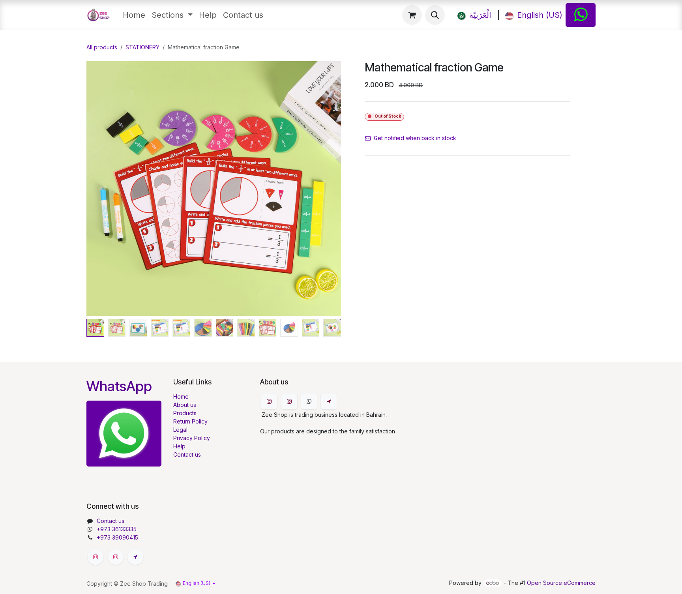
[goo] (329, 401)
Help (179, 446)
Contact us (187, 454)
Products (185, 413)
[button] (435, 15)
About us (184, 404)
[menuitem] (134, 15)
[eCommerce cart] (412, 15)
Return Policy (190, 421)
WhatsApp (119, 386)
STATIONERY (142, 47)
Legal (180, 429)
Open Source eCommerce (561, 582)
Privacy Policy (191, 438)
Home (181, 396)
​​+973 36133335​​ (117, 529)
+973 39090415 (117, 537)
